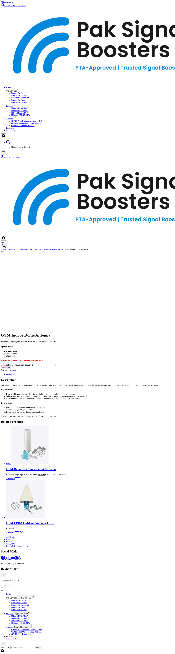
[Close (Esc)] (10, 585)
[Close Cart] (3, 575)
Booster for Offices (19, 95)
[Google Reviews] (19, 559)
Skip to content (7, 2)
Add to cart (6, 368)
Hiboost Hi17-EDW (19, 110)
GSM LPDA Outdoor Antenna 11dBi (26, 121)
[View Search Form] (3, 135)
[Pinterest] (16, 559)
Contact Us (10, 539)
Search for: (5, 647)
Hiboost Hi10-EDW (19, 108)
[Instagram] (9, 559)
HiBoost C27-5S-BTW (20, 115)
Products (9, 613)
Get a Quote (11, 130)
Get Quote (10, 544)
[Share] (7, 585)
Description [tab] (11, 374)
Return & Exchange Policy (17, 546)
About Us (10, 537)
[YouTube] (13, 559)
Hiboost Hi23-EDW (19, 113)
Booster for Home (18, 93)
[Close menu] (2, 590)
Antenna (12, 370)
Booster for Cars (18, 100)
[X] (6, 559)
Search (38, 648)
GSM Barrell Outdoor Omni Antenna (26, 123)
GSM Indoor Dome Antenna (22, 126)
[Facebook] (3, 559)
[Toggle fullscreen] (5, 585)
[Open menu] (3, 152)
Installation (10, 128)
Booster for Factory (19, 102)
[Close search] (3, 644)
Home (8, 87)
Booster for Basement (20, 98)
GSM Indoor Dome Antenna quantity (16, 365)
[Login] (2, 243)
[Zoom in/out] (2, 585)
